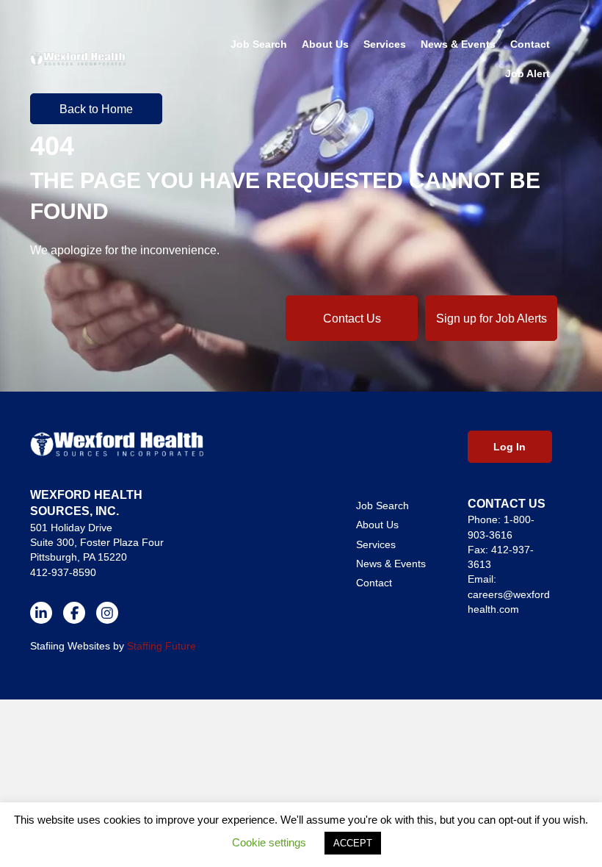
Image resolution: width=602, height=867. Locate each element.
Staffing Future (161, 646)
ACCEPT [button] (352, 843)
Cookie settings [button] (269, 842)
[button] (352, 318)
